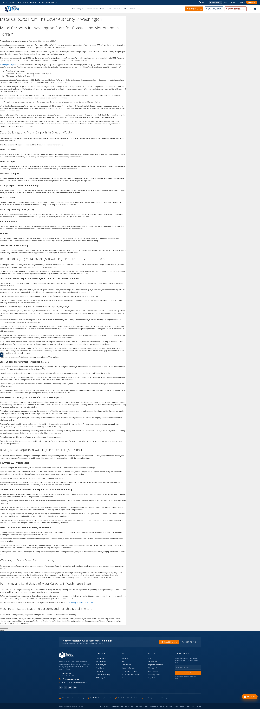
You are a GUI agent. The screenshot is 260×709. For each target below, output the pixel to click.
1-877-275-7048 (9, 2)
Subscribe (188, 673)
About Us (125, 658)
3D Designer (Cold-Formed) (131, 675)
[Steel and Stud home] (12, 9)
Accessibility (154, 706)
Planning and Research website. (81, 602)
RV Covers (99, 671)
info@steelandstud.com (70, 679)
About (109, 9)
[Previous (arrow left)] (1, 630)
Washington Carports (8, 64)
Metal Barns (100, 668)
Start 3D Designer (170, 642)
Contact (132, 9)
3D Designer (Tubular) (129, 671)
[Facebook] (61, 687)
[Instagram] (65, 687)
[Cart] (255, 9)
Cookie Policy (129, 706)
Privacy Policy (104, 706)
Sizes (102, 9)
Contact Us (126, 678)
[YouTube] (70, 687)
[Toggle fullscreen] (3, 628)
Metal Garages (101, 665)
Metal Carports (101, 658)
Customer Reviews (128, 668)
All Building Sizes (101, 678)
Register (233, 2)
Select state (216, 2)
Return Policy (152, 661)
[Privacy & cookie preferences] (1, 355)
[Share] (5, 628)
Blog (125, 9)
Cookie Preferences (166, 706)
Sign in (225, 2)
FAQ (149, 658)
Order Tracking (153, 671)
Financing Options (154, 675)
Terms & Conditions (117, 706)
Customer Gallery (92, 9)
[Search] (250, 9)
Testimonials (117, 9)
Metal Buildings (77, 9)
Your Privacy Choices (141, 706)
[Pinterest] (75, 687)
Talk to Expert (252, 2)
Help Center (152, 678)
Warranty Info (152, 668)
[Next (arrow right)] (3, 630)
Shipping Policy (179, 706)
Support (242, 2)
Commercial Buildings (103, 675)
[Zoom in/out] (1, 628)
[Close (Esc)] (7, 628)
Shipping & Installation (155, 665)
